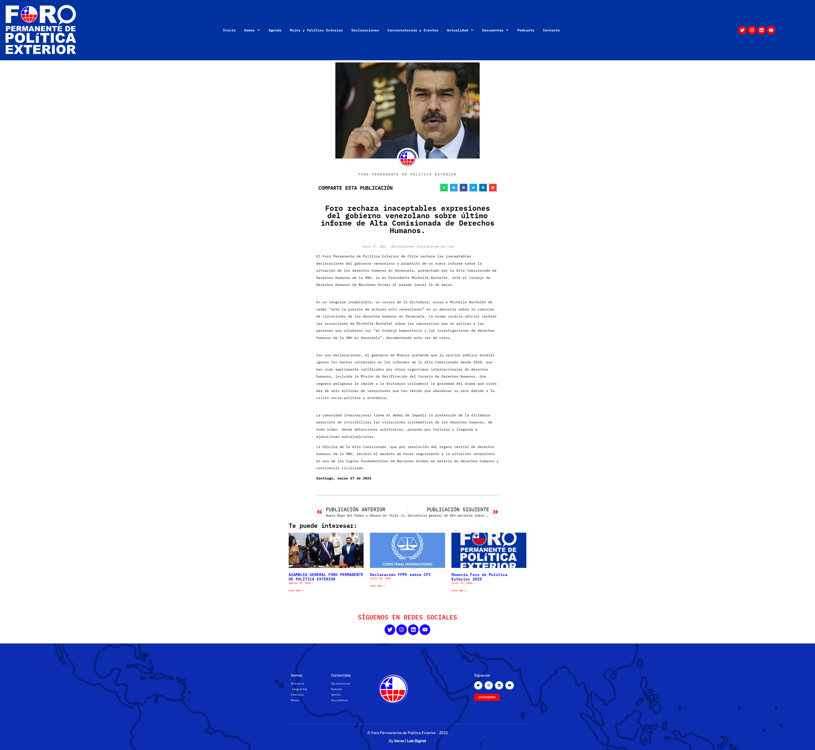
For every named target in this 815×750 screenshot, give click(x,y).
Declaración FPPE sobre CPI (400, 574)
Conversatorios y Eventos (413, 30)
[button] (444, 187)
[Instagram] (752, 30)
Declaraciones (365, 30)
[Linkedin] (761, 30)
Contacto (551, 30)
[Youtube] (771, 30)
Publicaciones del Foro (435, 246)
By (407, 740)
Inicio (229, 30)
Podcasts (525, 30)
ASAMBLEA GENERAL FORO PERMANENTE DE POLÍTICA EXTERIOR (326, 576)
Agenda (275, 30)
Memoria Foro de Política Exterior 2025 (479, 576)
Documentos (492, 30)
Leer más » (296, 590)
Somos (249, 30)
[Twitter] (742, 30)
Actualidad (457, 30)
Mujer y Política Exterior (316, 30)
